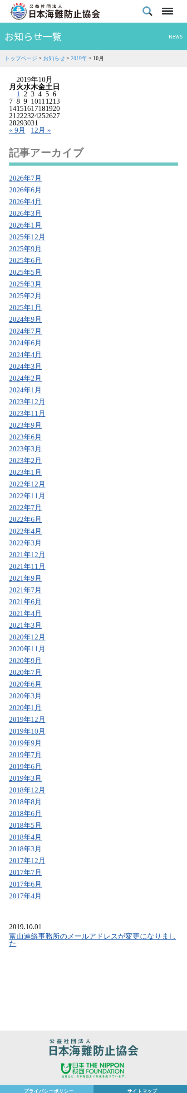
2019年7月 (25, 755)
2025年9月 (25, 249)
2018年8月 (25, 802)
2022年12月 (27, 484)
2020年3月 (25, 696)
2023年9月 (25, 425)
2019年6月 (25, 766)
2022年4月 (25, 531)
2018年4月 (25, 837)
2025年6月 (25, 260)
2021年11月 (27, 566)
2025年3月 (25, 284)
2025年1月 (25, 307)
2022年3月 (25, 543)
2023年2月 (25, 460)
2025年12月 (27, 237)
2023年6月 (25, 437)
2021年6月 (25, 602)
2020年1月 (25, 707)
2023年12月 (27, 402)
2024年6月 (25, 343)
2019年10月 (27, 731)
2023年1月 (25, 472)
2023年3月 (25, 449)
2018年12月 (27, 790)
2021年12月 (27, 554)
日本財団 (93, 1071)
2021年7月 (25, 590)
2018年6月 (25, 813)
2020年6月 (25, 684)
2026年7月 (25, 178)
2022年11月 (27, 496)
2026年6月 (25, 190)
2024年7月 (25, 331)
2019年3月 (25, 778)
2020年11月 (27, 649)
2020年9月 (25, 660)
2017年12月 (27, 860)
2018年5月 (25, 825)
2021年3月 (25, 625)
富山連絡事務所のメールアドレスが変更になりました (92, 939)
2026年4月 (25, 201)
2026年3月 (25, 213)
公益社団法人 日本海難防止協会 (93, 1048)
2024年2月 (25, 378)
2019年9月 (25, 743)
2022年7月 (25, 507)
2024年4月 (25, 354)
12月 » (41, 130)
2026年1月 (25, 225)
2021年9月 (25, 578)
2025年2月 (25, 296)
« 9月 (17, 130)
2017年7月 (25, 872)
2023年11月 (27, 413)
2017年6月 (25, 884)
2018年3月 (25, 849)
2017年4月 (25, 896)
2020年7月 (25, 672)
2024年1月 (25, 390)
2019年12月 (27, 719)
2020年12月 (27, 637)
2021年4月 (25, 613)
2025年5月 (25, 272)
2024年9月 (25, 319)
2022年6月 (25, 519)
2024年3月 (25, 366)
